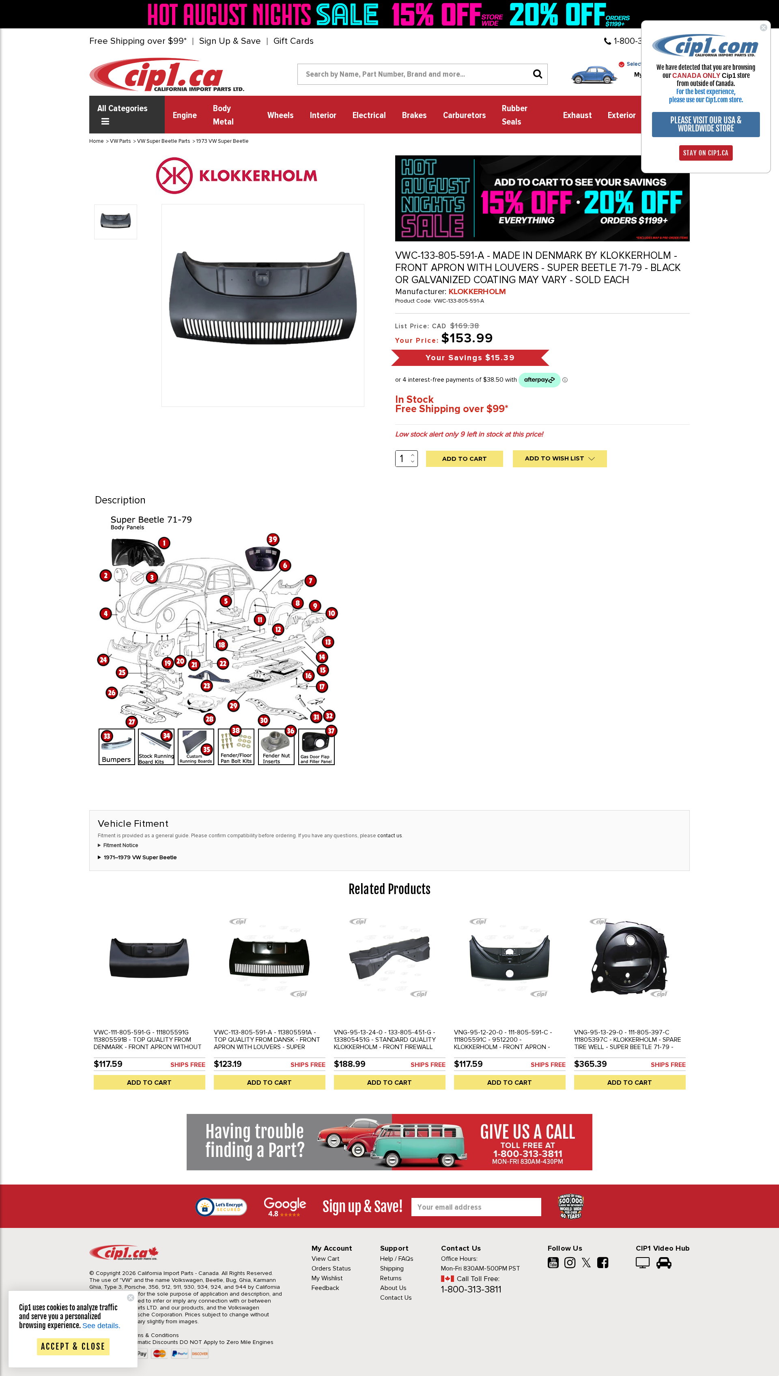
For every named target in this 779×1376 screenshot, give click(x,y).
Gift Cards (293, 41)
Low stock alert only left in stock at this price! (469, 434)
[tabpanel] (149, 1003)
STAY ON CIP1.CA (706, 153)
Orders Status (331, 1268)
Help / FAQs (396, 1259)
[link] (265, 14)
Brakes (414, 115)
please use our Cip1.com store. (706, 100)
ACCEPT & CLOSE (73, 1347)
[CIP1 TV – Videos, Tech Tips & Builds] (643, 1263)
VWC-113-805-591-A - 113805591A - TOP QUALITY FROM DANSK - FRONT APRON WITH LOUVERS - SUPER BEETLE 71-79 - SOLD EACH (267, 1043)
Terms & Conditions (153, 1335)
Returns (391, 1278)
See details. (101, 1326)
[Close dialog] (764, 28)
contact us (389, 835)
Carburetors (464, 115)
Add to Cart (149, 1083)
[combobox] (422, 74)
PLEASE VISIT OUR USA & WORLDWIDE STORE (706, 124)
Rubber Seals (514, 115)
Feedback (325, 1288)
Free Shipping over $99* (138, 41)
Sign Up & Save (230, 41)
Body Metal (223, 115)
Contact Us (396, 1298)
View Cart (326, 1259)
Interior (323, 115)
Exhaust (577, 115)
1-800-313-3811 (471, 1289)
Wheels (280, 115)
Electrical (369, 115)
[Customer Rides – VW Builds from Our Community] (663, 1263)
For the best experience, (706, 92)
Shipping (392, 1268)
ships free (187, 1065)
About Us (393, 1288)
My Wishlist (327, 1278)
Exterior (622, 115)
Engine (185, 115)
